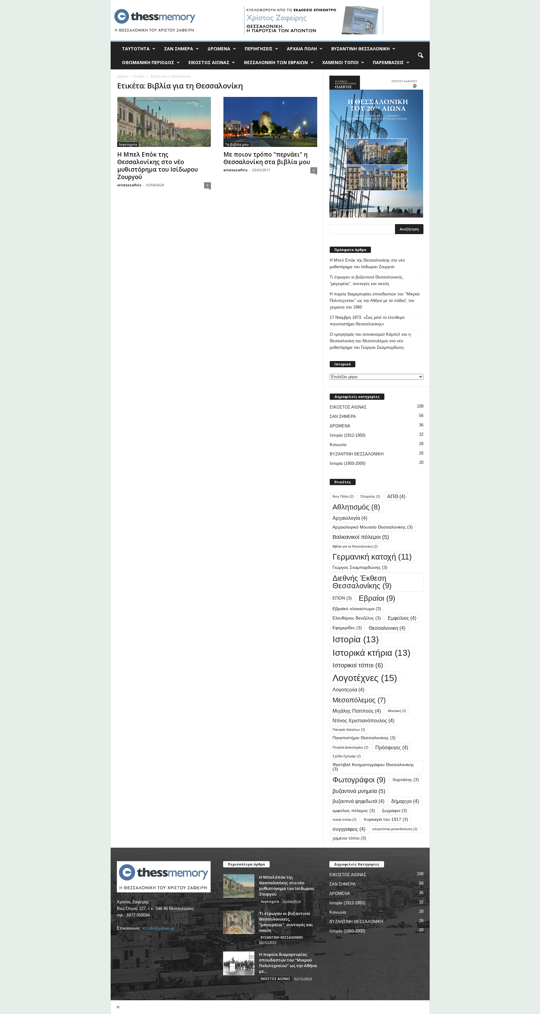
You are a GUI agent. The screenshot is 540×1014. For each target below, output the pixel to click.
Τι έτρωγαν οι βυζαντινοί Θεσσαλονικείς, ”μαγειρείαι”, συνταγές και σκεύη (366, 280)
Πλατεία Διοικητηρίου (350, 747)
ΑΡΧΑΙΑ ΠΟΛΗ (302, 49)
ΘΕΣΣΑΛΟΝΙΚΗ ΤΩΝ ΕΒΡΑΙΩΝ (276, 62)
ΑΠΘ (396, 496)
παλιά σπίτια (344, 819)
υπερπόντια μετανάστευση (395, 829)
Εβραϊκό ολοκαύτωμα (356, 608)
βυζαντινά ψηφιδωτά (358, 801)
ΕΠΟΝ (342, 598)
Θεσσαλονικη (387, 628)
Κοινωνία (338, 444)
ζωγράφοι (394, 810)
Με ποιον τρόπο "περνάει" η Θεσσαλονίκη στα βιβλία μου (266, 158)
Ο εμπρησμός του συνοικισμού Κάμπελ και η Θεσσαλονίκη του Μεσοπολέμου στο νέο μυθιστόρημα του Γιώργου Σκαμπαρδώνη (370, 341)
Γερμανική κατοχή (372, 556)
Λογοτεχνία (128, 144)
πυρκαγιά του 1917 (385, 819)
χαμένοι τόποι (349, 838)
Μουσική (397, 711)
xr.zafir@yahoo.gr (158, 928)
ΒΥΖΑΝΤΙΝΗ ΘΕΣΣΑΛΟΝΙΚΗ (360, 49)
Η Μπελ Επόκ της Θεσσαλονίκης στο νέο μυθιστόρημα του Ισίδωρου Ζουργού (157, 165)
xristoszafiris (129, 185)
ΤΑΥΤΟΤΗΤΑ (136, 49)
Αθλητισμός (356, 507)
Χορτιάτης (405, 779)
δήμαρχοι (405, 801)
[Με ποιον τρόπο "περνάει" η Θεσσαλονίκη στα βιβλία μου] (270, 122)
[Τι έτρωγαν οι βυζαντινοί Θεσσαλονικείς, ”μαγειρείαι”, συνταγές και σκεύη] (238, 922)
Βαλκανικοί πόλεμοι (360, 537)
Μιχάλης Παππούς (356, 711)
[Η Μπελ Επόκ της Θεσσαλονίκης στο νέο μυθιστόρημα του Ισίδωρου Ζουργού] (164, 122)
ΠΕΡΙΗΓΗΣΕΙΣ (258, 49)
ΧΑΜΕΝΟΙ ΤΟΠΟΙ (340, 62)
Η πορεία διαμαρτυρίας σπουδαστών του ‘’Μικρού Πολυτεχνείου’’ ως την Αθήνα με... (288, 962)
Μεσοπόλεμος (359, 700)
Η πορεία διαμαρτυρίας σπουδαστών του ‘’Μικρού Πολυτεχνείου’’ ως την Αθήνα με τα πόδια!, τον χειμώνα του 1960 (375, 300)
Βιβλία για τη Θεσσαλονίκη (355, 546)
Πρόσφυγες (391, 747)
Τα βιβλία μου (237, 144)
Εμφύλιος (402, 618)
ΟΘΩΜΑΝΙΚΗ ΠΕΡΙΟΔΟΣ (148, 62)
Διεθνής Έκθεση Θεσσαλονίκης (362, 582)
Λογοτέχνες (364, 678)
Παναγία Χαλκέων (348, 729)
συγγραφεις (348, 829)
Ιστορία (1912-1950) (347, 435)
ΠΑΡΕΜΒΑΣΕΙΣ (388, 62)
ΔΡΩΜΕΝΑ (219, 49)
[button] (420, 56)
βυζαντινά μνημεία (358, 791)
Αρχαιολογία (349, 518)
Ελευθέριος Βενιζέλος (356, 618)
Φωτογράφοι (359, 780)
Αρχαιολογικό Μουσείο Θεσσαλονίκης (372, 527)
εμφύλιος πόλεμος (353, 810)
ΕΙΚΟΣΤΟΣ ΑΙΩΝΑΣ (208, 62)
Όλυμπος (370, 496)
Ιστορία (355, 639)
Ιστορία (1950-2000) (347, 463)
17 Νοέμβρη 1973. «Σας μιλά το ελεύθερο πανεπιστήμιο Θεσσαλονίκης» (367, 320)
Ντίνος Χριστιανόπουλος (363, 720)
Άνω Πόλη (343, 496)
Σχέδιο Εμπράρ (346, 756)
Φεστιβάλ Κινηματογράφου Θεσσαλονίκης (373, 766)
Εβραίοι (377, 598)
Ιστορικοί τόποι (357, 665)
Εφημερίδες (347, 627)
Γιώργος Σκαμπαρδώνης (360, 567)
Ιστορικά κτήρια (371, 653)
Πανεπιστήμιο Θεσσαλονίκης (364, 737)
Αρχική (122, 76)
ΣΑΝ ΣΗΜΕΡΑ (178, 49)
